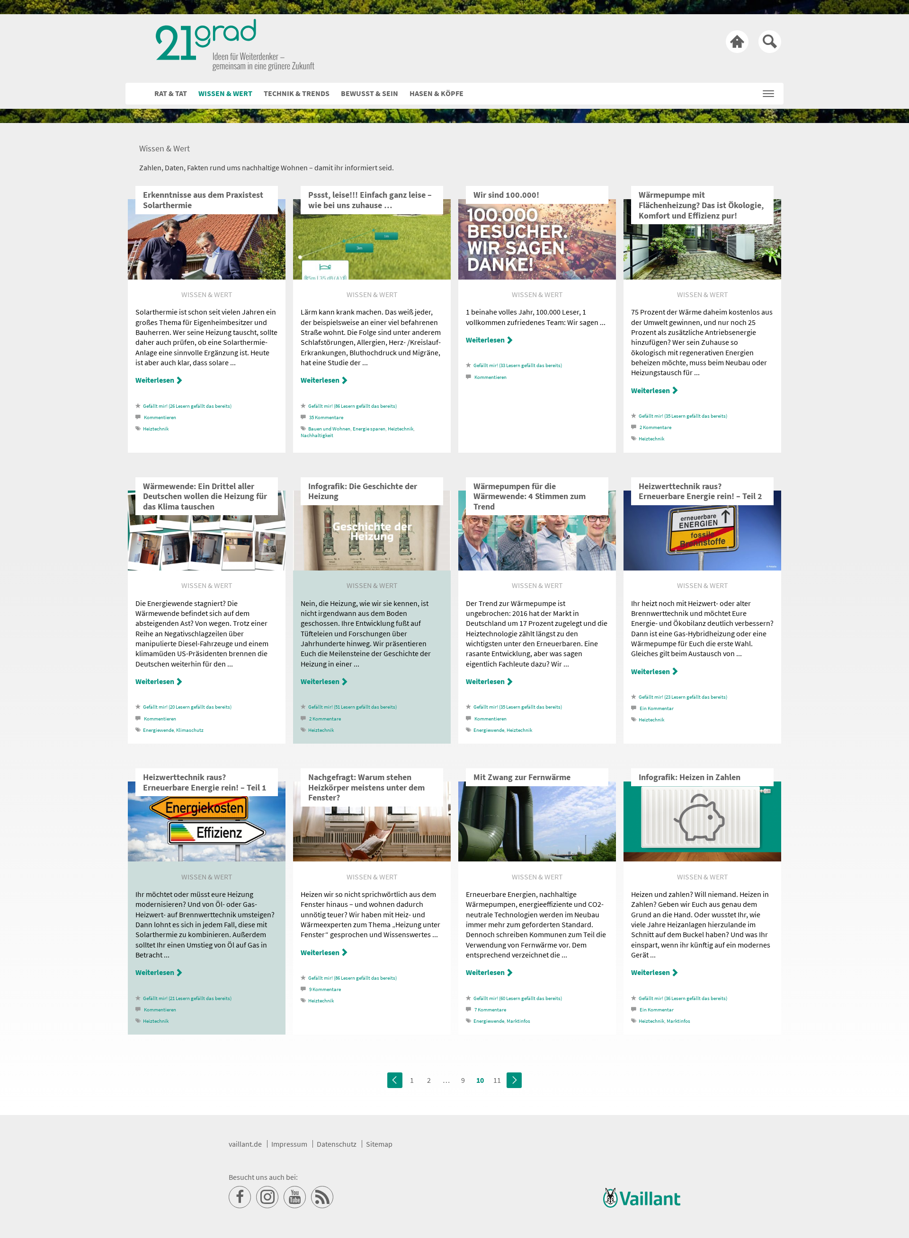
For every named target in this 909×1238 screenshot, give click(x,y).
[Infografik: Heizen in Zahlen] (702, 858)
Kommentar (657, 708)
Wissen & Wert (225, 93)
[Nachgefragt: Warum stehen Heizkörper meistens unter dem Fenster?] (372, 858)
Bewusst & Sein (369, 93)
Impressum (289, 1144)
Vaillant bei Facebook (240, 1197)
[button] (768, 91)
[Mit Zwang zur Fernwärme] (537, 858)
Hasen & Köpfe (436, 93)
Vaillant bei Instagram (267, 1197)
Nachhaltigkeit (317, 435)
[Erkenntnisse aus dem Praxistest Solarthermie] (206, 276)
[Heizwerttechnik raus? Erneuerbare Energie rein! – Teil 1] (206, 858)
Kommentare (326, 417)
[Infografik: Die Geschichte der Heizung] (372, 567)
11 (497, 1080)
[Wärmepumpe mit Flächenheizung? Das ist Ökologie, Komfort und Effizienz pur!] (702, 276)
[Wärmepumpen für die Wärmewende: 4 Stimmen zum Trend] (537, 567)
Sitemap (379, 1144)
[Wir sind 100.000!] (537, 276)
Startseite (737, 41)
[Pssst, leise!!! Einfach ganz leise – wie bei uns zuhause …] (372, 276)
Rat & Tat (170, 93)
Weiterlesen (154, 380)
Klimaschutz (190, 730)
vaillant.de (245, 1144)
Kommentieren (160, 417)
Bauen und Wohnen (329, 429)
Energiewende (158, 730)
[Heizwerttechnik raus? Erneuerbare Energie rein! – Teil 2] (702, 567)
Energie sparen (369, 429)
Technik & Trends (297, 93)
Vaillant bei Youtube (295, 1197)
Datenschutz (336, 1144)
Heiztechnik (156, 429)
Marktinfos (518, 1021)
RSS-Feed (322, 1197)
